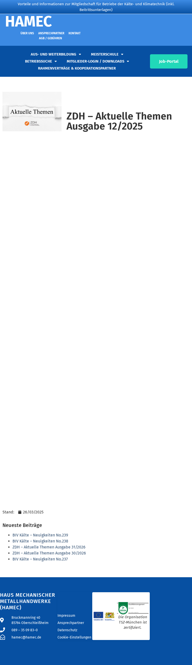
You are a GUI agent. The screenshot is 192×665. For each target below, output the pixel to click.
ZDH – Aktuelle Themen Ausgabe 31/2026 (49, 547)
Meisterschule (104, 54)
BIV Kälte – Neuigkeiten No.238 (40, 541)
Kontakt (74, 33)
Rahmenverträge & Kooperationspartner (77, 68)
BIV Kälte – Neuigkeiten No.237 (40, 559)
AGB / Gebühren (50, 38)
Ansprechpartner (51, 33)
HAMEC (28, 22)
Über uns (27, 33)
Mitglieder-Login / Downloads (95, 61)
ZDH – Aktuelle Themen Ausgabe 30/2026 (49, 553)
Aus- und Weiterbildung (53, 54)
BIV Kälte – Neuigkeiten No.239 (40, 535)
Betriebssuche (38, 61)
